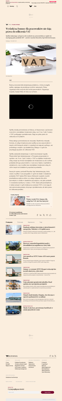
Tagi (40, 222)
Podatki (28, 196)
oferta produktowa (31, 381)
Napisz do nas (9, 365)
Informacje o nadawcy (20, 367)
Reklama (31, 362)
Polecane (20, 222)
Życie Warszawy (46, 372)
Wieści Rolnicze (46, 370)
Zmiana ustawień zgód (21, 364)
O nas (7, 362)
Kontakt (8, 364)
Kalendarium (19, 381)
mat (10, 80)
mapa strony (9, 381)
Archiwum (31, 367)
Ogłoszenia (31, 364)
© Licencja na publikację (15, 212)
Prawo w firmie (16, 24)
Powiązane (9, 222)
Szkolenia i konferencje (12, 377)
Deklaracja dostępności (21, 369)
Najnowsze (31, 222)
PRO (35, 6)
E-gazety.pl (44, 364)
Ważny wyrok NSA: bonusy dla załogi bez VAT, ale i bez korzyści (37, 200)
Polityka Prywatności (20, 362)
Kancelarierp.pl (45, 369)
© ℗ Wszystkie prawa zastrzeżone (18, 213)
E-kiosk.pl (44, 362)
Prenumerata (32, 365)
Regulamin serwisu (20, 365)
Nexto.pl (44, 365)
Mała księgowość (46, 367)
